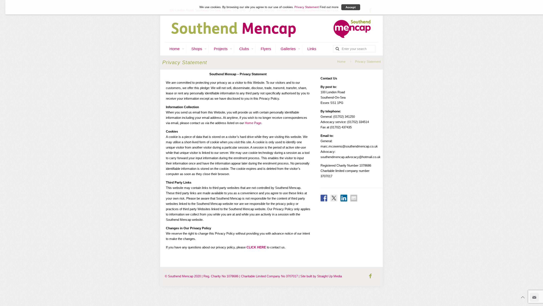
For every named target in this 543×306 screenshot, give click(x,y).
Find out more (329, 7)
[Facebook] (370, 276)
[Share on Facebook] (323, 198)
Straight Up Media (329, 276)
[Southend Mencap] (271, 29)
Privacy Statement (306, 7)
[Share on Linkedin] (343, 198)
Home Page (253, 123)
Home (341, 61)
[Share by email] (353, 198)
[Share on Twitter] (333, 198)
